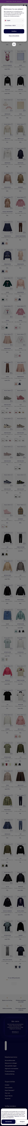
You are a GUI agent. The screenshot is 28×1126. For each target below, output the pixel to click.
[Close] (14, 44)
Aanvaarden (8, 1121)
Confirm (14, 31)
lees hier (17, 1116)
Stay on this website (14, 35)
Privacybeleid (10, 1116)
